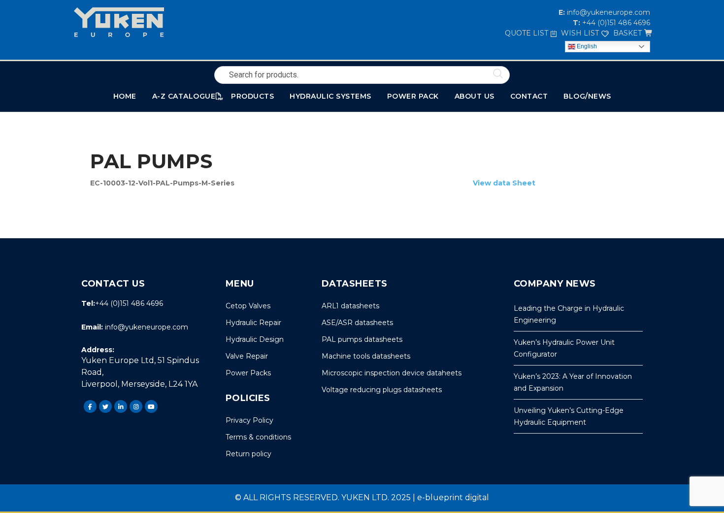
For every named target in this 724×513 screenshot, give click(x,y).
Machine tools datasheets (366, 356)
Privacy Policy (249, 420)
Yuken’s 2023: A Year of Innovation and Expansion (573, 382)
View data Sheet (504, 183)
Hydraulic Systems (330, 96)
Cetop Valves (248, 305)
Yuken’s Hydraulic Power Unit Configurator (564, 348)
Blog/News (587, 96)
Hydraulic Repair (253, 322)
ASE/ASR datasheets (357, 322)
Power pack (413, 96)
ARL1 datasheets (350, 305)
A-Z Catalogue (184, 96)
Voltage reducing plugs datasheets (382, 389)
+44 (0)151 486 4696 (615, 22)
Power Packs (248, 372)
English (586, 46)
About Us (474, 96)
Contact (529, 96)
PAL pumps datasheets (362, 339)
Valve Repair (247, 356)
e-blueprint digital (453, 497)
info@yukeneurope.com (607, 12)
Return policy (248, 453)
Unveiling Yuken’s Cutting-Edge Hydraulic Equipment (569, 416)
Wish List (580, 33)
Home (124, 96)
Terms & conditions (258, 437)
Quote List (526, 33)
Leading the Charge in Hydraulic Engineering (569, 314)
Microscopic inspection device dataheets (391, 372)
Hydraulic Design (255, 339)
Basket (627, 33)
